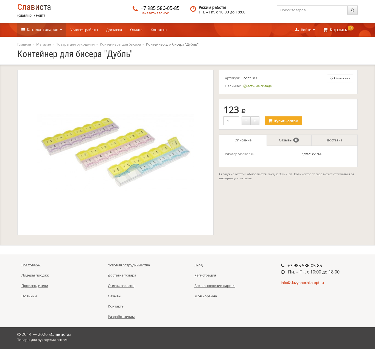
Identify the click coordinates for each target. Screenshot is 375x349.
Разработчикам (121, 316)
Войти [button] (305, 29)
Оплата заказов (121, 285)
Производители (34, 285)
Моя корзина (205, 296)
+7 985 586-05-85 (160, 8)
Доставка (114, 29)
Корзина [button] (340, 29)
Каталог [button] (41, 29)
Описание (242, 140)
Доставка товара (122, 275)
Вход (198, 265)
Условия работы (84, 29)
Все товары (31, 265)
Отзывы (288, 140)
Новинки (29, 296)
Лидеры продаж (35, 275)
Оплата (136, 29)
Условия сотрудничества (129, 265)
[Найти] (352, 10)
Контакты (159, 29)
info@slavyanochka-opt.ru (302, 282)
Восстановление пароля (214, 285)
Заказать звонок (155, 12)
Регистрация (205, 275)
